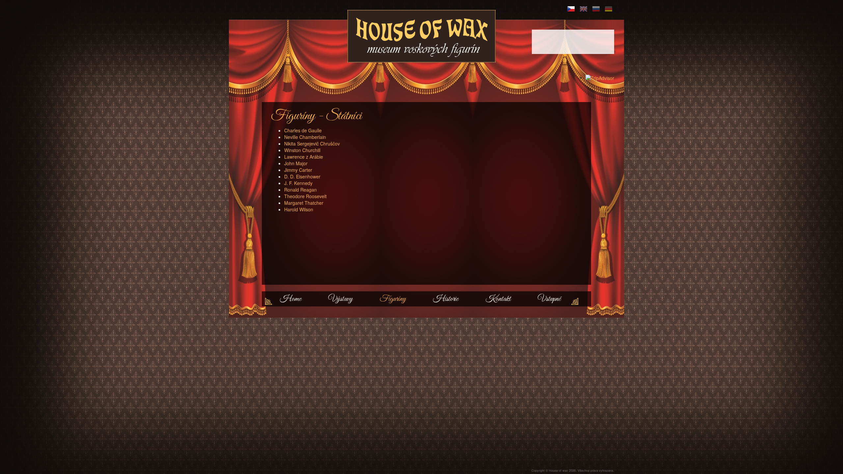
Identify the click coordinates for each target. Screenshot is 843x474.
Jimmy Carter (298, 170)
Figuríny (393, 299)
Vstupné (549, 299)
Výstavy (340, 299)
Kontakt (498, 299)
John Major (296, 163)
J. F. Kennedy (298, 183)
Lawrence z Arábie (303, 156)
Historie (445, 299)
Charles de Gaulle (303, 130)
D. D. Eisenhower (302, 176)
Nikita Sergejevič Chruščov (312, 143)
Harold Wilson (298, 209)
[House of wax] (422, 36)
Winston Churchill (302, 150)
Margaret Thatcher (303, 202)
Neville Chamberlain (305, 137)
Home (290, 299)
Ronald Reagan (300, 189)
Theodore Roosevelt (305, 196)
